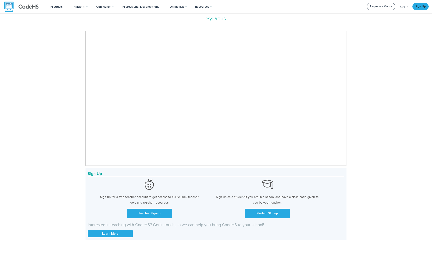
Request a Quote (381, 6)
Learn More (110, 234)
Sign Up (420, 6)
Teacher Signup (149, 213)
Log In (404, 6)
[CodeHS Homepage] (23, 7)
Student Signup (267, 213)
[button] (58, 7)
